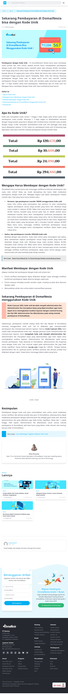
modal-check (33, 347)
